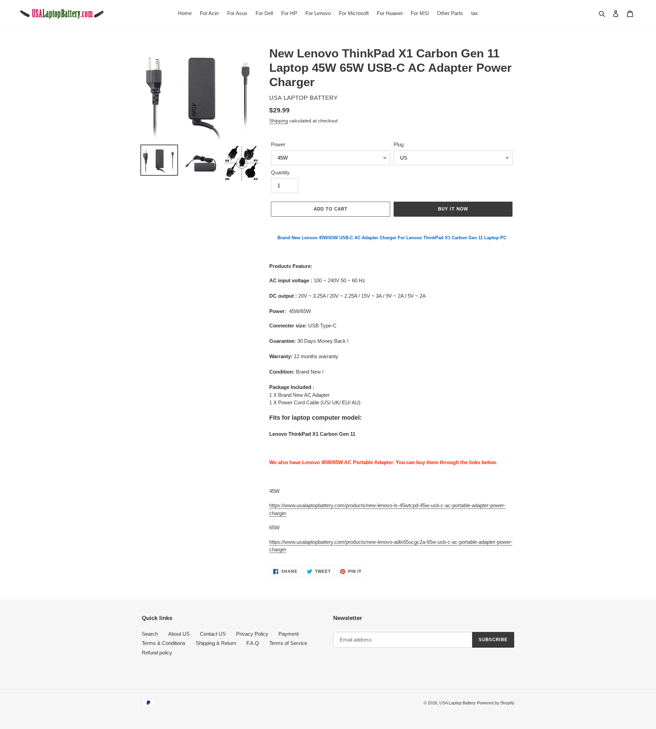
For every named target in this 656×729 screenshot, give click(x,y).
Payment (288, 634)
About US (179, 634)
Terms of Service (288, 643)
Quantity (280, 172)
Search (150, 634)
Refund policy (157, 653)
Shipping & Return (216, 643)
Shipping (278, 120)
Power (278, 144)
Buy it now (453, 209)
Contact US (213, 634)
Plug (399, 144)
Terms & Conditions (164, 643)
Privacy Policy (252, 634)
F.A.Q (252, 643)
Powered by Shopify (495, 703)
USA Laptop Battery (457, 703)
